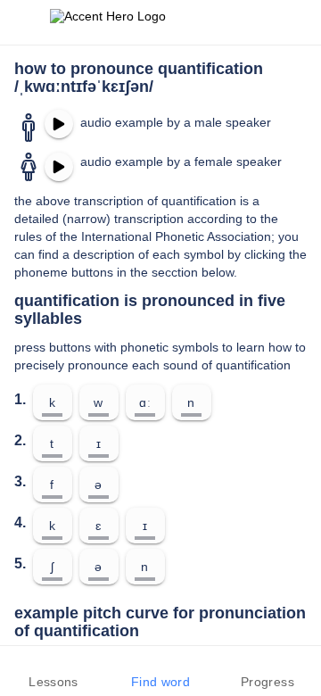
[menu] (25, 22)
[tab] (53, 671)
